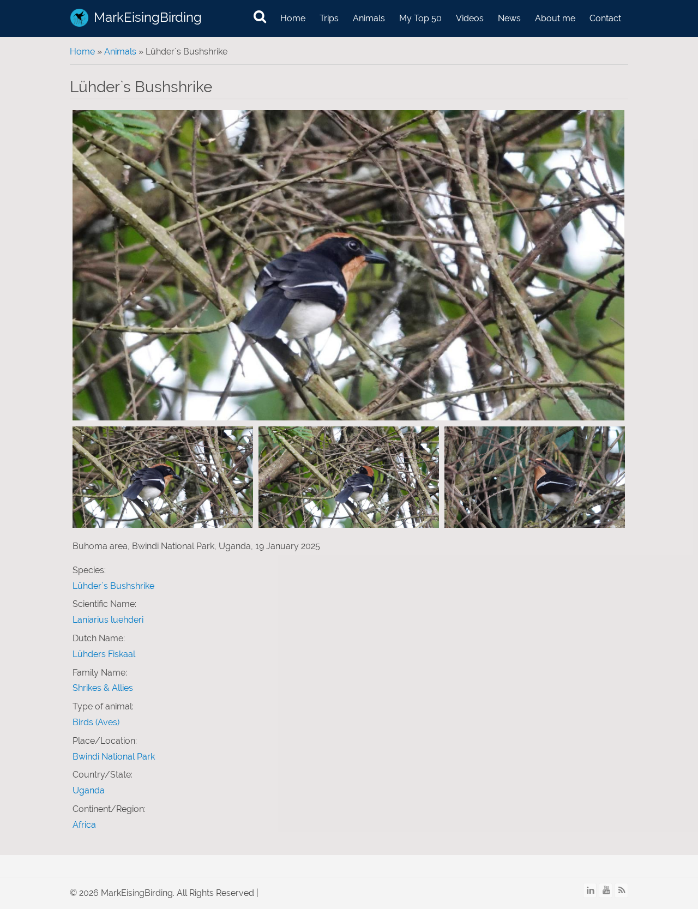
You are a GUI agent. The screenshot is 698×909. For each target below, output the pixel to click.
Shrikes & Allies (103, 688)
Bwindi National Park (114, 756)
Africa (84, 825)
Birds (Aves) (96, 722)
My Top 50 (420, 18)
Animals (369, 18)
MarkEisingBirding (148, 17)
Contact (605, 18)
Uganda (89, 790)
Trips (329, 18)
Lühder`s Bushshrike (113, 586)
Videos (470, 18)
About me (555, 18)
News (509, 18)
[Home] (79, 17)
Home (292, 18)
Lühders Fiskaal (104, 654)
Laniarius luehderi (108, 620)
